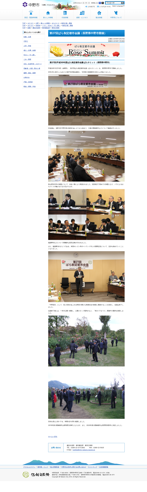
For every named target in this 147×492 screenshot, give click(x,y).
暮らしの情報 (48, 17)
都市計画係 (55, 28)
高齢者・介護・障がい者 (32, 68)
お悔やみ (27, 77)
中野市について (116, 17)
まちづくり (55, 23)
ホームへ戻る (52, 436)
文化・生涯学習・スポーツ (33, 64)
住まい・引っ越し (30, 55)
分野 (37, 23)
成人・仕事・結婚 (30, 50)
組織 (29, 28)
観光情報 (99, 17)
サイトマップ (92, 467)
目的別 (38, 25)
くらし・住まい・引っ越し (51, 25)
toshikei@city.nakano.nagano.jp (84, 450)
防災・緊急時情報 (31, 17)
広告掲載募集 (103, 467)
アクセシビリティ (29, 467)
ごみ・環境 (27, 59)
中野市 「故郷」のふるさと (39, 5)
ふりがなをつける (105, 6)
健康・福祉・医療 (30, 73)
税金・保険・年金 (30, 86)
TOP (24, 23)
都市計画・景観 (66, 23)
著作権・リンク (42, 467)
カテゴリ (31, 23)
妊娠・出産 (27, 37)
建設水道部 (36, 28)
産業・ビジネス (82, 17)
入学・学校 (27, 46)
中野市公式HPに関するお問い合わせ (73, 467)
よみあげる (91, 6)
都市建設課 (46, 28)
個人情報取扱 (54, 467)
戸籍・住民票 (28, 82)
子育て (26, 41)
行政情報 (65, 17)
